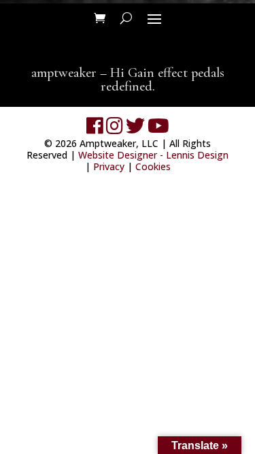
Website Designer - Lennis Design (153, 154)
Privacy (108, 166)
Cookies (153, 166)
